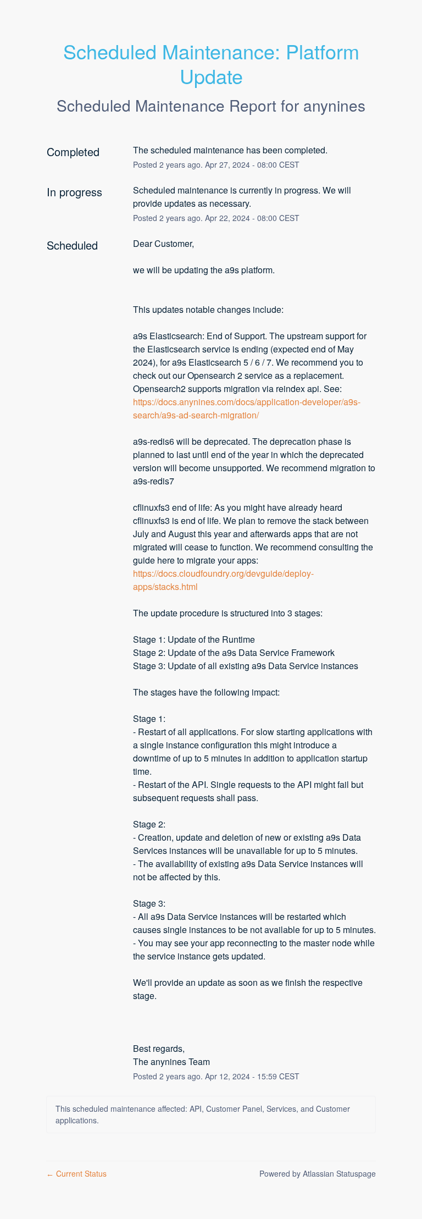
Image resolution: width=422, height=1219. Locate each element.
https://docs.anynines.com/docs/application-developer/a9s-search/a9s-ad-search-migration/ (246, 408)
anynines (334, 105)
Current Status (76, 1173)
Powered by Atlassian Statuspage (317, 1173)
